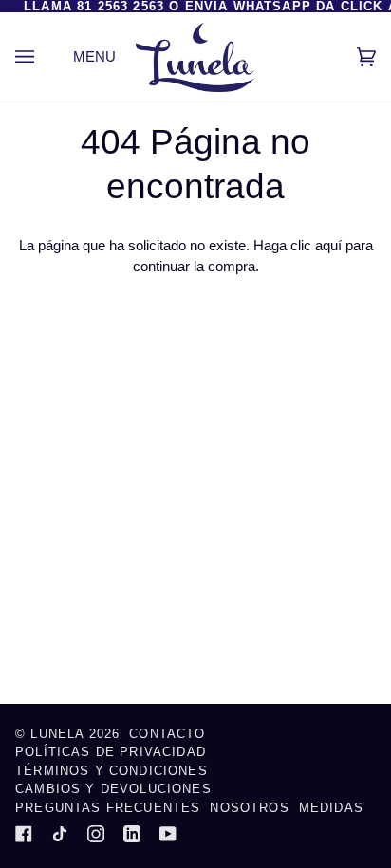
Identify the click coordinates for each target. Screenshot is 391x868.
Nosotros (249, 808)
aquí (328, 245)
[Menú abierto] (43, 57)
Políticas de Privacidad (110, 752)
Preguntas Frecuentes (107, 808)
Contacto (167, 734)
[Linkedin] (131, 833)
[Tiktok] (59, 833)
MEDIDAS (331, 808)
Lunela (59, 734)
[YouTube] (168, 833)
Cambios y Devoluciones (113, 789)
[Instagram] (95, 833)
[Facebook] (23, 833)
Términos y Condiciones (111, 771)
